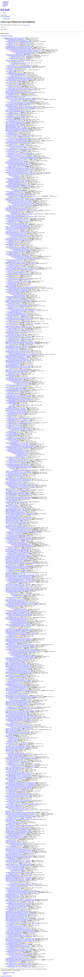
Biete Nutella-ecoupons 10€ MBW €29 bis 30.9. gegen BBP (18, 701)
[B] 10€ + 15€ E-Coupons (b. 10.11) (13, 838)
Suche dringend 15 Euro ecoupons (13, 888)
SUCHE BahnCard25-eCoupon (12, 520)
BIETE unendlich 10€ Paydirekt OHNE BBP (17, 652)
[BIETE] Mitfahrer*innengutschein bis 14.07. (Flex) (16, 182)
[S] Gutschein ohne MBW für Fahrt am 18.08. (15, 297)
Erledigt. (10, 477)
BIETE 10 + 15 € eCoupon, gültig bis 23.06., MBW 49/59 (18, 136)
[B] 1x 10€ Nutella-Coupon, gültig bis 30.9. (17, 680)
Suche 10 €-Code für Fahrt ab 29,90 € (14, 85)
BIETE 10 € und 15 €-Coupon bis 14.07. (14, 161)
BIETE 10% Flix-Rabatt (11, 285)
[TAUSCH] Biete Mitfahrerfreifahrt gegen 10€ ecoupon (17, 465)
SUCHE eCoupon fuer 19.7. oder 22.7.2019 (15, 308)
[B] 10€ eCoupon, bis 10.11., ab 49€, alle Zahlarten (16, 893)
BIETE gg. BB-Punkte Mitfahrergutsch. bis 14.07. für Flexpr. (18, 360)
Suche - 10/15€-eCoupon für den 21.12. (14, 926)
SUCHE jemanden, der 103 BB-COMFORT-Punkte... (19, 67)
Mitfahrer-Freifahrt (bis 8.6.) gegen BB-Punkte (15, 60)
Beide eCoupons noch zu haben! (15, 171)
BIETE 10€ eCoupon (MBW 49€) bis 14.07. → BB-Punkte (18, 336)
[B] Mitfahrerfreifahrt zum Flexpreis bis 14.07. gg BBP (17, 220)
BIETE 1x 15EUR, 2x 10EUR (12, 516)
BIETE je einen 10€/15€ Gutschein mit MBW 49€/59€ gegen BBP (20, 589)
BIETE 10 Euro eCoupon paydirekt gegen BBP (16, 793)
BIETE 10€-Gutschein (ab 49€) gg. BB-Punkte (15, 880)
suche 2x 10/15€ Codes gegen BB (13, 110)
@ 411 (28, 25)
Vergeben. (10, 114)
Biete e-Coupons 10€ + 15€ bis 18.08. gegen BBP (16, 387)
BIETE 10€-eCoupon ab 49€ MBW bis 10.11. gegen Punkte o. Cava (20, 825)
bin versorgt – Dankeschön (14, 282)
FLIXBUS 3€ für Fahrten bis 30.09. (13, 728)
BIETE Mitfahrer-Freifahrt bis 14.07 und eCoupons (16, 289)
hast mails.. (16, 177)
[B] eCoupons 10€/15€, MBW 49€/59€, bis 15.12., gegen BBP (19, 953)
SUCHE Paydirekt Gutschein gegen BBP (14, 195)
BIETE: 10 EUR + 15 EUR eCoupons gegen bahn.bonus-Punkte (19, 156)
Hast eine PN (11, 303)
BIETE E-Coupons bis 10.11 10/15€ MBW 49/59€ (16, 914)
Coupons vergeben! (12, 734)
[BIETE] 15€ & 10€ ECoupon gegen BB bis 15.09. (19, 611)
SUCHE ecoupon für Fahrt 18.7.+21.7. (14, 131)
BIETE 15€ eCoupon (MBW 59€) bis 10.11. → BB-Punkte (18, 861)
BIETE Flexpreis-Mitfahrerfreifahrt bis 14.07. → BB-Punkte (18, 356)
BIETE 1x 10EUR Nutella (11, 730)
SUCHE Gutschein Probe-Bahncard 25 (14, 474)
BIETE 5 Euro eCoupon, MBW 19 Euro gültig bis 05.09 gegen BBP (20, 575)
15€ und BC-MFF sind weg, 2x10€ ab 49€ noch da (19, 480)
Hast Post (10, 742)
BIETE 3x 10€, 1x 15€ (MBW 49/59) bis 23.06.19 (16, 228)
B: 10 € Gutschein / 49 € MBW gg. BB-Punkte (15, 604)
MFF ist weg (11, 965)
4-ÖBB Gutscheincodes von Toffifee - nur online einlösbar (18, 774)
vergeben (10, 112)
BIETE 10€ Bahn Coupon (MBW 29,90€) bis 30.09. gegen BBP (19, 644)
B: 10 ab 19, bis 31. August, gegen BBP (14, 586)
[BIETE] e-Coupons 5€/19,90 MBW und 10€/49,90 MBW (18, 301)
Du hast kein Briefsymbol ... (14, 334)
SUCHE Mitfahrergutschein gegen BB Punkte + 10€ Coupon (18, 318)
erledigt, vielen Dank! (15, 75)
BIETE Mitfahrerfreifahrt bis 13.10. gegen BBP (16, 791)
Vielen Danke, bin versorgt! (14, 907)
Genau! (17, 383)
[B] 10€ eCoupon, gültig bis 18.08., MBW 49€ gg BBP (17, 464)
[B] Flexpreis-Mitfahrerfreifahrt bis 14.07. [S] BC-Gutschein (18, 339)
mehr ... (4, 6)
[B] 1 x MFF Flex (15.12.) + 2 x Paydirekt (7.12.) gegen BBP (18, 964)
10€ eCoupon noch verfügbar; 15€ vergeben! (17, 412)
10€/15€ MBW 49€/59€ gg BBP (15, 388)
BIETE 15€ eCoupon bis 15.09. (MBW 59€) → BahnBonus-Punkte (20, 563)
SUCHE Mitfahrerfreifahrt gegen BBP (14, 591)
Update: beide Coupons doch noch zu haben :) (18, 160)
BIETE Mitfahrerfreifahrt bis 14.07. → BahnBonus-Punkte (18, 321)
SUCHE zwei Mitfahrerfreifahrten (13, 875)
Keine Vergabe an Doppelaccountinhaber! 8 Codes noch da (20, 55)
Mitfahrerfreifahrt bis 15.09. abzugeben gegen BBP (16, 532)
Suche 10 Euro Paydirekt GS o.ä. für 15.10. (15, 779)
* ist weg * (10, 65)
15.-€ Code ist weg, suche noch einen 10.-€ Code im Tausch (20, 102)
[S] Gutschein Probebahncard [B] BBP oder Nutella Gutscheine (19, 422)
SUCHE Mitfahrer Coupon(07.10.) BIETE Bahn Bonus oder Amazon (20, 696)
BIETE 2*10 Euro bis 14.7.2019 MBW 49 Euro (16, 357)
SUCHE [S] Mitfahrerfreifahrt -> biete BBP (15, 413)
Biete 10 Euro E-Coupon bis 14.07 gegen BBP (15, 369)
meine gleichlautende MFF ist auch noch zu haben (18, 625)
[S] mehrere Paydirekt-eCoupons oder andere (15, 896)
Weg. (9, 881)
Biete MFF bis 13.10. (10, 750)
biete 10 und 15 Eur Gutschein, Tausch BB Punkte (16, 238)
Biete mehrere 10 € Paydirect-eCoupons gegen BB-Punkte (20, 668)
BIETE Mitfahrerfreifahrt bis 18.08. (13, 517)
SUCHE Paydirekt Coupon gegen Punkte (14, 259)
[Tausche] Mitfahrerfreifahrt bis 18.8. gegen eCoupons (17, 501)
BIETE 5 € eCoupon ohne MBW (13, 753)
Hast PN (10, 86)
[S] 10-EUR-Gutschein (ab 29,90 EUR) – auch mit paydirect (18, 281)
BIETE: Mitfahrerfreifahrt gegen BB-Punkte (15, 493)
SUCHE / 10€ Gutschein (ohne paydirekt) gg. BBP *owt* (18, 268)
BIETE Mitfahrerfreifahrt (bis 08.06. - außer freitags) (17, 80)
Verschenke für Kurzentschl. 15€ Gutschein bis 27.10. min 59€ (19, 877)
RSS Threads (12, 972)
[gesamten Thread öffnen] (37, 38)
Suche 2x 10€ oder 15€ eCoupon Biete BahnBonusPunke (18, 226)
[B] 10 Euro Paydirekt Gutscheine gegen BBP (15, 291)
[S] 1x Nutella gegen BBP (11, 435)
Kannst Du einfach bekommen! (14, 380)
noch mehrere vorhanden (13, 514)
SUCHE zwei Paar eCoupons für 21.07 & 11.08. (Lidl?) (17, 350)
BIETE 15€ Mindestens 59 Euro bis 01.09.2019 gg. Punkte (18, 497)
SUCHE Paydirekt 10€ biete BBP (13, 242)
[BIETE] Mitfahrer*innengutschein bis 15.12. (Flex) (16, 944)
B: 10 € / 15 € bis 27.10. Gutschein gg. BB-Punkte (16, 829)
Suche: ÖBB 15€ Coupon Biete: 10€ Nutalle (15, 562)
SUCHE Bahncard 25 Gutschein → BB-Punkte (16, 408)
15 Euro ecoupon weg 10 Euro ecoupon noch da (21, 809)
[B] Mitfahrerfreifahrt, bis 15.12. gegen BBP (15, 951)
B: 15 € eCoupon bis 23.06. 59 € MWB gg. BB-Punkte (17, 104)
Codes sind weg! (11, 598)
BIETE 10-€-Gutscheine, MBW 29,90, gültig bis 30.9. (17, 695)
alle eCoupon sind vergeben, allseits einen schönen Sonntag (20, 288)
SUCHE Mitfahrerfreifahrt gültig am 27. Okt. (15, 617)
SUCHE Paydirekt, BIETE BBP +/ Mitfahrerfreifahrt (17, 186)
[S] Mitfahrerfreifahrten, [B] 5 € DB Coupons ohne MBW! (18, 46)
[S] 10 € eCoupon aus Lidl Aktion (13, 265)
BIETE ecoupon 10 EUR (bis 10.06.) (13, 82)
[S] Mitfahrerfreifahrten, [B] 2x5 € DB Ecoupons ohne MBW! (19, 538)
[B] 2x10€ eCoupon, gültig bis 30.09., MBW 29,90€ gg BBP (18, 546)
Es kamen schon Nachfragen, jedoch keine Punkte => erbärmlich (24, 51)
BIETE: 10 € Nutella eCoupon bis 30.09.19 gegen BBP (17, 664)
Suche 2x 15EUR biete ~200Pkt (12, 124)
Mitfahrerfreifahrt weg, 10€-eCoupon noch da (17, 486)
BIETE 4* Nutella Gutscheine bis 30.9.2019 (15, 675)
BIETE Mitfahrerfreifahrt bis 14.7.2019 (14, 361)
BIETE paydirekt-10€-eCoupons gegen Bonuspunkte (17, 801)
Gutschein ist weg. (12, 192)
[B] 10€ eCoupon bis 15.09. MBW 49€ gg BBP (16, 570)
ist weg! (10, 392)
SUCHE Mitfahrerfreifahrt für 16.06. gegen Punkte (16, 141)
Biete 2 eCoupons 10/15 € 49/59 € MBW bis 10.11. (16, 918)
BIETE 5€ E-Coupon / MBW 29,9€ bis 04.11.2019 (16, 743)
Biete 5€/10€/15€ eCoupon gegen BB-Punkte (15, 223)
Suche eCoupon (9, 71)
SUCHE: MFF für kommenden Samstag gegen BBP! (17, 163)
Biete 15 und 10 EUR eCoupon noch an (16, 905)
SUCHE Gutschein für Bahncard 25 (13, 374)
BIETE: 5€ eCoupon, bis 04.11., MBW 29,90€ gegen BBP (18, 864)
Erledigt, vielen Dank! (13, 834)
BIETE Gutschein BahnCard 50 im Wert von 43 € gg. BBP (18, 366)
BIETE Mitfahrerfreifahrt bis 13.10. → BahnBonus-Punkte (18, 708)
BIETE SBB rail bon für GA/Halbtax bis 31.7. (15, 39)
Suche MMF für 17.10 (10, 820)
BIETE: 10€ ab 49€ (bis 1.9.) (12, 481)
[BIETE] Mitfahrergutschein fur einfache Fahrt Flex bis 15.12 (18, 946)
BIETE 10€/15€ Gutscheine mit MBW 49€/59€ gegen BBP (18, 537)
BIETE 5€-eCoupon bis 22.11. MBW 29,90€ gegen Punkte (18, 850)
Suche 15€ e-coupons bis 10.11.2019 (13, 854)
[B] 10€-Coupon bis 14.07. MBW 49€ (14, 335)
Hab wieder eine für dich (13, 154)
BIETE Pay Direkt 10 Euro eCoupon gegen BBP (16, 963)
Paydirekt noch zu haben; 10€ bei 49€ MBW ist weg (19, 892)
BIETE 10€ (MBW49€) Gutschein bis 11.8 (15, 511)
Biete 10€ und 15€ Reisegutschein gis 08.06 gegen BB (17, 130)
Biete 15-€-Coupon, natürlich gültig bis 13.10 (17, 773)
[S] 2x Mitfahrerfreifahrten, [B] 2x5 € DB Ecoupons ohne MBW (19, 874)
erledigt (9, 42)
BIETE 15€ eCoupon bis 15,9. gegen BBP (14, 599)
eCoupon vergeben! (12, 770)
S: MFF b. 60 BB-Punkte (11, 432)
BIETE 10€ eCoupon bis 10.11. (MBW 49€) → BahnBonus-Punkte (20, 938)
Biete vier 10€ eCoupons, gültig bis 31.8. (14, 126)
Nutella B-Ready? (20, 455)
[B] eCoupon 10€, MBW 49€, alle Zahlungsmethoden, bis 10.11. (19, 857)
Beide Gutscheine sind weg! (14, 89)
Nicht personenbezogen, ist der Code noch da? (20, 62)
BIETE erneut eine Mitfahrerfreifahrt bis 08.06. (15, 119)
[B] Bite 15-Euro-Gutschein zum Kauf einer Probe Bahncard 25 (19, 936)
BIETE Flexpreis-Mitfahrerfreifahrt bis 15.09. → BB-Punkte (18, 579)
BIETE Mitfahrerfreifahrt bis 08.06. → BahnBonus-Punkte (18, 127)
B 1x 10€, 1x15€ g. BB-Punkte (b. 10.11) (14, 837)
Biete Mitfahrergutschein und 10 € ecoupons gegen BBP (17, 167)
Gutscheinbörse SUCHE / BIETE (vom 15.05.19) (13, 38)
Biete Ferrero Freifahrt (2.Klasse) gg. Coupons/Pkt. (16, 151)
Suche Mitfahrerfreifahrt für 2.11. (12, 894)
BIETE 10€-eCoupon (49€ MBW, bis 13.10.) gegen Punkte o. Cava (20, 767)
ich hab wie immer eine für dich (15, 448)
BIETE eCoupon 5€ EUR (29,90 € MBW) (17, 428)
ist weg (9, 349)
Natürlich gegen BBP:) (13, 211)
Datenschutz (5, 4)
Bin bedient (13, 845)
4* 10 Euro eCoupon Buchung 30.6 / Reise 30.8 (16, 233)
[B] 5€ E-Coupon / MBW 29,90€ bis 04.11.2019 (16, 719)
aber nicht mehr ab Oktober (16, 654)
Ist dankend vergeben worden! (14, 942)
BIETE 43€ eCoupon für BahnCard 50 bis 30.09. (16, 676)
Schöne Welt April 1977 (11, 643)
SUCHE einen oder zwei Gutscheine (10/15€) (15, 475)
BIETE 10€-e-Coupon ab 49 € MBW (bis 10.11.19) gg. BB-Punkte (20, 913)
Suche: (2, 15)
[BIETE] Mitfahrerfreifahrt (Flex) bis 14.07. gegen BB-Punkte (19, 232)
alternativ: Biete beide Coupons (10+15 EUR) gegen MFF (20, 578)
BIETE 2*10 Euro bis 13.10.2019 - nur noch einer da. (19, 800)
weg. (9, 674)
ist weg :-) (10, 230)
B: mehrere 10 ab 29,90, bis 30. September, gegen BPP (17, 588)
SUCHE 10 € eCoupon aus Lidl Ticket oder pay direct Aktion (18, 66)
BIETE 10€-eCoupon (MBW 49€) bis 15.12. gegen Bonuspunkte (19, 959)
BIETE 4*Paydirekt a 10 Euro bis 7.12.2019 (15, 917)
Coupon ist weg (11, 507)
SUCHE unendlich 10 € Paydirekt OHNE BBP (21, 655)
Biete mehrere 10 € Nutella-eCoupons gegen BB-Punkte (17, 492)
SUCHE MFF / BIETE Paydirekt (13, 185)
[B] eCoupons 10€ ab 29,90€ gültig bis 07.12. (15, 848)
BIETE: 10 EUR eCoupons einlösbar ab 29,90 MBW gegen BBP (19, 92)
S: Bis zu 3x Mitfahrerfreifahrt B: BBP (14, 842)
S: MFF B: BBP (9, 741)
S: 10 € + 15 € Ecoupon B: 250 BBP (16, 868)
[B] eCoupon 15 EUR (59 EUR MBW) (14, 427)
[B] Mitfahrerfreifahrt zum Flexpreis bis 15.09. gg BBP (17, 567)
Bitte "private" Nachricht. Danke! (23, 53)
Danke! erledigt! (11, 414)
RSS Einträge (6, 972)
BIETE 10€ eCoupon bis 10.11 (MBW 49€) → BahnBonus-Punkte (20, 899)
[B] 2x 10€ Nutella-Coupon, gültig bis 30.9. (15, 678)
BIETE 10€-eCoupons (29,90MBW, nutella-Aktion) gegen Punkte (19, 513)
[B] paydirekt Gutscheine (11, 283)
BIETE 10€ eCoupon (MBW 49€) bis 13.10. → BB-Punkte (18, 746)
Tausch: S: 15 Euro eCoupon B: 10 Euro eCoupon (16, 521)
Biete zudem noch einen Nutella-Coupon (16, 754)
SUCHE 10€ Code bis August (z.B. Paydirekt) (15, 117)
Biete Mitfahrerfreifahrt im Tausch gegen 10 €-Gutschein (17, 76)
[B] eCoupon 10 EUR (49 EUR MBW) (14, 425)
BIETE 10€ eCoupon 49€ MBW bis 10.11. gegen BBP (17, 912)
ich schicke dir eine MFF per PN (15, 108)
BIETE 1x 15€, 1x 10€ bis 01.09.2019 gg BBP (15, 523)
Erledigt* (10, 320)
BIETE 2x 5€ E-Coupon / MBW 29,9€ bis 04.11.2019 (17, 704)
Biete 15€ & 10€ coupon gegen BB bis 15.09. (15, 610)
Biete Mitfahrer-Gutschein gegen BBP (14, 178)
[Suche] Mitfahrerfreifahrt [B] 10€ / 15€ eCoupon (16, 835)
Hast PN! (10, 118)
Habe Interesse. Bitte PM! (13, 179)
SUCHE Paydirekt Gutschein (12, 133)
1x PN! (9, 403)
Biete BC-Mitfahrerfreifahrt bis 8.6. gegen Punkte (16, 113)
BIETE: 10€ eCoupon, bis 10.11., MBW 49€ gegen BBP (17, 865)
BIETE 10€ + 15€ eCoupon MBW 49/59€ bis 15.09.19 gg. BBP (19, 527)
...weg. (9, 322)
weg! (9, 564)
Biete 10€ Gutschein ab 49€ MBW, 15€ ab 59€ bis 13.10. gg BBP (19, 671)
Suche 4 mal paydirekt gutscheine (13, 821)
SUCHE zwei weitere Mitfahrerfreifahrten (17, 74)
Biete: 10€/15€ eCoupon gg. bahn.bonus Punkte (16, 478)
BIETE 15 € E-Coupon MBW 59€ (13, 506)
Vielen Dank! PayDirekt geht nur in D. (19, 621)
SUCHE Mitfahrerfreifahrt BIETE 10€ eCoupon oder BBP (18, 833)
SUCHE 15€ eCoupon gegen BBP (13, 302)
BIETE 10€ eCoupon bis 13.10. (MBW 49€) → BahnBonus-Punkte (20, 710)
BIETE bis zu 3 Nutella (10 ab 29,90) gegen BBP (16, 703)
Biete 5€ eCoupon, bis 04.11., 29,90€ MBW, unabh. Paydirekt (19, 816)
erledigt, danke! (11, 187)
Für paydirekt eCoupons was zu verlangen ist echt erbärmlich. (21, 49)
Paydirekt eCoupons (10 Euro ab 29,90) (14, 300)
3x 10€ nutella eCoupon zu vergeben (13, 597)
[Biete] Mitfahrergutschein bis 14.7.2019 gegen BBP (17, 208)
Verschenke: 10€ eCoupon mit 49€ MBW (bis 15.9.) (16, 566)
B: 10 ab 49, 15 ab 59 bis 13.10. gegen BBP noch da (22, 727)
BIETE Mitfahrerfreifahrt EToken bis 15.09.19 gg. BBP (20, 529)
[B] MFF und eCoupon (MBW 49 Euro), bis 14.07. (16, 314)
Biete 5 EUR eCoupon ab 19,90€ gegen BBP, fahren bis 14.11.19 (19, 814)
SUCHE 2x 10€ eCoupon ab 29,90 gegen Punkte (16, 409)
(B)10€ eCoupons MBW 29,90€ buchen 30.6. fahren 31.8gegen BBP (20, 269)
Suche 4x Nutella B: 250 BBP (12, 723)
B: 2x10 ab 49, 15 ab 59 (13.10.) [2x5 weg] (17, 726)
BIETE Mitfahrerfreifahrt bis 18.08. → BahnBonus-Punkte (18, 494)
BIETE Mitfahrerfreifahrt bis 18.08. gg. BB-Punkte (16, 398)
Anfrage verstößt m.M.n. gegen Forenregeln (17, 248)
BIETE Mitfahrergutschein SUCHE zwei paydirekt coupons (18, 148)
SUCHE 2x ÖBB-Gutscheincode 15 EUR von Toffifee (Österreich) (20, 803)
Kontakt (4, 973)
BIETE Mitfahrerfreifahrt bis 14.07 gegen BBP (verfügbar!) (18, 355)
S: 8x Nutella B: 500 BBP (11, 439)
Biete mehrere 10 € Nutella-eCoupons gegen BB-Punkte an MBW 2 (20, 446)
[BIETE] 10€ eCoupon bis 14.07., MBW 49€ (15, 231)
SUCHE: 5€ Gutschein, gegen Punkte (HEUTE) (16, 747)
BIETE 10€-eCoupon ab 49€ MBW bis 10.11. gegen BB (17, 827)
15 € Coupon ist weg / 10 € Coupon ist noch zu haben (19, 138)
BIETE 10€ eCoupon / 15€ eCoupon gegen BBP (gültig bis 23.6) (19, 88)
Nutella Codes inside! (10, 736)
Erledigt (10, 150)
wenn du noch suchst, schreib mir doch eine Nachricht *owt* (21, 196)
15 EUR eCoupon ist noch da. (14, 159)
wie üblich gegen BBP (13, 536)
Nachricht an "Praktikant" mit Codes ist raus (17, 756)
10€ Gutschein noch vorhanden (14, 219)
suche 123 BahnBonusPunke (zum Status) (14, 379)
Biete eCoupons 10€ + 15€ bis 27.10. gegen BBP (16, 733)
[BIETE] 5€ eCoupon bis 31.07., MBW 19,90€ (15, 229)
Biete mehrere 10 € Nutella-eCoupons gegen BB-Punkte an (18, 377)
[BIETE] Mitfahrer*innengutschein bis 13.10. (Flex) (16, 669)
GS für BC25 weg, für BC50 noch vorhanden (17, 459)
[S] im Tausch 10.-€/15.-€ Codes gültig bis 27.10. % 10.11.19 (18, 851)
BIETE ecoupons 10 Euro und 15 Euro (14, 807)
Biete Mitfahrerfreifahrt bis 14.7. (12, 364)
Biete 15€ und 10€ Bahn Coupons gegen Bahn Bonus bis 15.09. (19, 638)
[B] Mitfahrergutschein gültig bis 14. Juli (14, 311)
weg (9, 81)
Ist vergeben (10, 922)
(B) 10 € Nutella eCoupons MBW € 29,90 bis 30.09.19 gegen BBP (20, 603)
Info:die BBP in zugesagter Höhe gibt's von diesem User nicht (24, 213)
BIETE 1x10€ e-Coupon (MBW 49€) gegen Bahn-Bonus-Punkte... (20, 342)
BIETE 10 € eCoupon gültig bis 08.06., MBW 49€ (16, 128)
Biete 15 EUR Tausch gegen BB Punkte (14, 123)
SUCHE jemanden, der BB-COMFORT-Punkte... (18, 165)
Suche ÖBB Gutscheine (11, 840)
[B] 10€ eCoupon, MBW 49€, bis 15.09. (14, 560)
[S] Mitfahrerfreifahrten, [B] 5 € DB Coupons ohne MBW (18, 153)
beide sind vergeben (12, 328)
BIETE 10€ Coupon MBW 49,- (12, 505)
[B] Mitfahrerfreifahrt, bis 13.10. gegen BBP (15, 763)
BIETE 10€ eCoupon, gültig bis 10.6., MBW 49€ (16, 95)
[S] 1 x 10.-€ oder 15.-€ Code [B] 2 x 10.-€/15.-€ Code (17, 101)
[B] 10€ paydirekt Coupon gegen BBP (14, 932)
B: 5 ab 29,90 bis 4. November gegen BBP (15, 887)
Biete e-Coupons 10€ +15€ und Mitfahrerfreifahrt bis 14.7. (18, 370)
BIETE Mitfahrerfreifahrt (13, 217)
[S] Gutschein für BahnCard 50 (12, 943)
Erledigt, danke (11, 261)
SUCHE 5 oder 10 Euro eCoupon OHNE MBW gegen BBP (18, 395)
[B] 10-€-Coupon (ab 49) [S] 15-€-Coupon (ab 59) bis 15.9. (18, 577)
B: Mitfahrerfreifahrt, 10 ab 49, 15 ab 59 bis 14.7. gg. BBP (18, 351)
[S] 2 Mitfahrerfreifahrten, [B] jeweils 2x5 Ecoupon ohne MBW (19, 447)
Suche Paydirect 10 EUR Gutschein (13, 960)
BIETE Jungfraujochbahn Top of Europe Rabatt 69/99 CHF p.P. (19, 919)
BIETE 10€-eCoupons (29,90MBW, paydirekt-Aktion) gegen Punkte (20, 263)
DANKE (10, 962)
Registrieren (5, 2)
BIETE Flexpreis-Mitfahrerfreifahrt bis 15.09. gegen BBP (18, 613)
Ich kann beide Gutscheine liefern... (18, 870)
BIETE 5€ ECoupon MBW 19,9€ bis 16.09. (15, 508)
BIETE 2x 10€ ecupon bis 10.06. (13, 91)
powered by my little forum (6, 975)
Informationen (6, 1)
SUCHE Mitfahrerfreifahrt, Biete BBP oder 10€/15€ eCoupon (19, 720)
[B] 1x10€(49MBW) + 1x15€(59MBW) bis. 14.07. (16, 347)
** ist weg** (13, 766)
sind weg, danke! (11, 648)
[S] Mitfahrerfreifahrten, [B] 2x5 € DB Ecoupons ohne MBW (18, 966)
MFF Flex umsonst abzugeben (12, 348)
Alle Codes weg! (14, 56)
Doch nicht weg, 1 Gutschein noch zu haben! (17, 707)
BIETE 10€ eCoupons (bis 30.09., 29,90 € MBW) (21, 429)
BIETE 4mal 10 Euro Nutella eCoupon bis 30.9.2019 (17, 702)
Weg (9, 416)
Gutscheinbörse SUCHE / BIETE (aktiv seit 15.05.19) (17, 553)
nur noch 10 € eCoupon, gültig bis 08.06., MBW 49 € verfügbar (21, 99)
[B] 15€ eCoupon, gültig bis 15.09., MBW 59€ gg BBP (17, 550)
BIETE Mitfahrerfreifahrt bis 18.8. (13, 434)
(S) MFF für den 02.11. (10, 858)
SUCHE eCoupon (9, 68)
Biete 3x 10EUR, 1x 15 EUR (12, 105)
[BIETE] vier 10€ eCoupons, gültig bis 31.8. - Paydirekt (17, 199)
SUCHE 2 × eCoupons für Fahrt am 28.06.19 (15, 271)
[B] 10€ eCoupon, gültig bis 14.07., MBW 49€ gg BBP (17, 315)
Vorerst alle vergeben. (12, 174)
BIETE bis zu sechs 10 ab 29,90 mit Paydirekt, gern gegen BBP (19, 172)
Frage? (9, 61)
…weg (9, 368)
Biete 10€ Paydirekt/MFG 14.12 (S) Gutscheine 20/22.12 (18, 949)
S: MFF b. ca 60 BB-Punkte (11, 471)
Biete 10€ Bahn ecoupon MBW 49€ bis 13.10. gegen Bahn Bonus (19, 783)
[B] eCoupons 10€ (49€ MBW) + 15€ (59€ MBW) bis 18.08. (18, 389)
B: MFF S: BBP (9, 97)
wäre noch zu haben (12, 691)
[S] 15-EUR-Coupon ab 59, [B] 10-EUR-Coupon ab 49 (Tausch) (19, 79)
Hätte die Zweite (11, 406)
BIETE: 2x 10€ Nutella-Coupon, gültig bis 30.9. (16, 713)
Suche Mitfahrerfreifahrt (11, 375)
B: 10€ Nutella (9, 735)
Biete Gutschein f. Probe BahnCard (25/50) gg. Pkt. (16, 457)
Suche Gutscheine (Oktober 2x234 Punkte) (15, 618)
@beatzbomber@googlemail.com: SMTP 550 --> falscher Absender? (22, 354)
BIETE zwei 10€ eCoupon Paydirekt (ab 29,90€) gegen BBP (18, 787)
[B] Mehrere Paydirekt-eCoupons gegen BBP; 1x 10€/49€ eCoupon (20, 891)
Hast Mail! (10, 780)
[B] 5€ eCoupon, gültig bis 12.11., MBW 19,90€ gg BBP (18, 761)
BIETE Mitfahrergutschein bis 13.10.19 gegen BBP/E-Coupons (19, 672)
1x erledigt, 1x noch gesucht (17, 405)
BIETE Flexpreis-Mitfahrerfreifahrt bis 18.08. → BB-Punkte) (18, 518)
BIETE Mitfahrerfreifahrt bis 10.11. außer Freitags (16, 920)
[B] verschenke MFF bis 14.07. (12, 276)
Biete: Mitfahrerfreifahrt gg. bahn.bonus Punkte (15, 400)
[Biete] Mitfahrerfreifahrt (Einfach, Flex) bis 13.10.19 (17, 796)
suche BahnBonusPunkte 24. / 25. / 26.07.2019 (15, 442)
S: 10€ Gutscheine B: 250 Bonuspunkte (14, 660)
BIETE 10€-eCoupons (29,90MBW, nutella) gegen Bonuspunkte (19, 556)
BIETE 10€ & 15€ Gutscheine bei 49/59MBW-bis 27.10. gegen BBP (20, 782)
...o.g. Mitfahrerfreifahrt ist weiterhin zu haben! (18, 582)
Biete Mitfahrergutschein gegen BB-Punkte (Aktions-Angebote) (19, 47)
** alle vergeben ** (12, 206)
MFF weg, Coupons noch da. (17, 530)
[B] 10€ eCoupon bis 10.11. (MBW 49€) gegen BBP (17, 911)
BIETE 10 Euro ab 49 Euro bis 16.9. (13, 662)
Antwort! (13, 64)
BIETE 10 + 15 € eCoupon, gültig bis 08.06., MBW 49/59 (18, 98)
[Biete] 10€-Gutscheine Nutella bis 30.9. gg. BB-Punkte (17, 647)
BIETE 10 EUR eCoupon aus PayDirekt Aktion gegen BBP (18, 48)
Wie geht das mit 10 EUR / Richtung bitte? (20, 381)
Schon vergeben (11, 792)
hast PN (10, 592)
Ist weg (9, 275)
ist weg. (10, 152)
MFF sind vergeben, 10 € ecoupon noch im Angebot (19, 776)
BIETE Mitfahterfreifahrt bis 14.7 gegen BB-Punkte (16, 341)
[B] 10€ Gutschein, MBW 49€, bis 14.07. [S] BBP (16, 191)
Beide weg (10, 330)
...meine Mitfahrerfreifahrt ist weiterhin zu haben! (21, 595)
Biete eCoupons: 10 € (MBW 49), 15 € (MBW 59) (16, 631)
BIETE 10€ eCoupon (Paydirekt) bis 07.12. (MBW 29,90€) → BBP (20, 900)
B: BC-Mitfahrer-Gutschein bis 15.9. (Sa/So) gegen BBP (17, 658)
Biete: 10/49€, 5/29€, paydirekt (12, 768)
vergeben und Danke (12, 252)
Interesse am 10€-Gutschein (14, 292)
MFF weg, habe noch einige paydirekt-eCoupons (18, 290)
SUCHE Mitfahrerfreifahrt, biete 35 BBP (14, 73)
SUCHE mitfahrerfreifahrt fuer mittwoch (14, 525)
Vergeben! (10, 373)
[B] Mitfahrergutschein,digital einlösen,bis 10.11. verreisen (18, 872)
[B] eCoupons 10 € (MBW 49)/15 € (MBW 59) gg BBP (17, 329)
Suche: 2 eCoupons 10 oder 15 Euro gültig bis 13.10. (17, 688)
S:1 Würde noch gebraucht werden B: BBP (17, 844)
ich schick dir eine (12, 682)
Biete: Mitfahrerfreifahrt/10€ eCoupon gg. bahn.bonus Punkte (18, 331)
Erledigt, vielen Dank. (13, 407)
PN (9, 137)
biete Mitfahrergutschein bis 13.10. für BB (14, 684)
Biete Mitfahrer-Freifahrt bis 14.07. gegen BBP (15, 251)
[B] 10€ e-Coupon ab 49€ (11, 841)
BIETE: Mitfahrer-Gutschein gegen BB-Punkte (15, 461)
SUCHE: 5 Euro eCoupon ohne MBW (14, 526)
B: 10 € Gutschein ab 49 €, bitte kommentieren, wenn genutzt (18, 884)
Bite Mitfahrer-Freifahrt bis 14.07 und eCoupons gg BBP (17, 274)
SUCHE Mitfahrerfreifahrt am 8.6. (13, 93)
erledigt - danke (11, 72)
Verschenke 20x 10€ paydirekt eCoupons (14, 54)
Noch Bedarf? (11, 376)
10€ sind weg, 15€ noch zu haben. (15, 957)
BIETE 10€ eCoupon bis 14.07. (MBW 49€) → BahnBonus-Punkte (20, 323)
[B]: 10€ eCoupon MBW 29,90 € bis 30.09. (15, 372)
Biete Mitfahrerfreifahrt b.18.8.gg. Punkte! (14, 390)
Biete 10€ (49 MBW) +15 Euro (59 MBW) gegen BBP (17, 551)
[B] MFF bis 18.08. (10, 503)
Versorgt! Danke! (12, 781)
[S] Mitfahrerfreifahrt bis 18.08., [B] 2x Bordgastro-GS (17, 420)
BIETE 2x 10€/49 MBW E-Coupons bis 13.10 (15, 778)
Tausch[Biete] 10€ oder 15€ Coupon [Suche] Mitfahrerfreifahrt (19, 41)
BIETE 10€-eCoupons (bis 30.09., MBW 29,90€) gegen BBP (21, 485)
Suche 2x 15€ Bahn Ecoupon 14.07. (13, 326)
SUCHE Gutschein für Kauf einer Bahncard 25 (15, 512)
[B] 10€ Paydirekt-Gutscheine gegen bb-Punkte (15, 296)
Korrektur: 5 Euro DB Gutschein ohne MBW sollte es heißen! (21, 107)
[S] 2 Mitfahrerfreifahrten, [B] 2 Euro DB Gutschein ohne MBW (19, 106)
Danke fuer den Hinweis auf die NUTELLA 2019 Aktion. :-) (23, 310)
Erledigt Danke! (14, 593)
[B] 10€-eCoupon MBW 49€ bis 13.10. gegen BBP (16, 693)
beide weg (13, 147)
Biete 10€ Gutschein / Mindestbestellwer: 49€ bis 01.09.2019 (18, 498)
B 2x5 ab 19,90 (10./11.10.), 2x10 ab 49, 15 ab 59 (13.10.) (18, 724)
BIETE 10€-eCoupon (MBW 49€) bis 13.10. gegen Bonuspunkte (19, 690)
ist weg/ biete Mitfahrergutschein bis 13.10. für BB (18, 687)
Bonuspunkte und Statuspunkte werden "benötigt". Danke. (23, 651)
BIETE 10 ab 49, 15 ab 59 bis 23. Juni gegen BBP (16, 170)
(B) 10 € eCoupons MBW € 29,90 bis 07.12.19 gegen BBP (18, 929)
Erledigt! (10, 197)
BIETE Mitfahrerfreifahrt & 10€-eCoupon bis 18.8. (16, 484)
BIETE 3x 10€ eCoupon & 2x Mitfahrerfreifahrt (16, 534)
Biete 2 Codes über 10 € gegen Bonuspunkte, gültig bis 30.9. (18, 729)
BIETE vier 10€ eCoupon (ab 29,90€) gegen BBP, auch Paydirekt (19, 649)
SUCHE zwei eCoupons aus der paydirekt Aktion (16, 906)
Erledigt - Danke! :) (12, 166)
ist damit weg (14, 886)
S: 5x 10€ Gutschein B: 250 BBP (13, 362)
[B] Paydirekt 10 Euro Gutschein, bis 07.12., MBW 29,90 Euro (19, 855)
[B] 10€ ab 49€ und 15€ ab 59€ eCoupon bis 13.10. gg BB (18, 697)
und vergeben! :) (11, 120)
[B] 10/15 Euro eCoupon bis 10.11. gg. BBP (15, 897)
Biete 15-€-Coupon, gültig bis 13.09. (13, 772)
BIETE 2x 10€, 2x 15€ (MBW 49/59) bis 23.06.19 (16, 139)
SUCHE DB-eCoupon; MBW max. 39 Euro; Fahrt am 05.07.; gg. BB (20, 198)
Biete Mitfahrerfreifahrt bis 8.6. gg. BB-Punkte (15, 125)
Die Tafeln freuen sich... (21, 454)
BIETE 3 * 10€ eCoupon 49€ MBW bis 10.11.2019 (16, 916)
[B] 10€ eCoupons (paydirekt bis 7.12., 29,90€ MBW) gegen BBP (19, 931)
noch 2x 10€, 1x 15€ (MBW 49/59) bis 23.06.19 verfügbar (20, 140)
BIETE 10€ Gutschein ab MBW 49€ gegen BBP (16, 663)
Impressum (5, 5)
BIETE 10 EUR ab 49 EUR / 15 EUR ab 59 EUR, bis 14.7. (18, 143)
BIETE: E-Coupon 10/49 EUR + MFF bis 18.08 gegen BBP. (18, 472)
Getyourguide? (14, 441)
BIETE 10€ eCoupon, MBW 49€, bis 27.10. (15, 806)
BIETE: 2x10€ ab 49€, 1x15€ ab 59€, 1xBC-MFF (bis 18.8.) (18, 479)
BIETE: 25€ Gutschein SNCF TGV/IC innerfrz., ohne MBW (18, 572)
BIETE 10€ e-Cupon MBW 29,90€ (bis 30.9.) (15, 601)
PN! (12, 871)
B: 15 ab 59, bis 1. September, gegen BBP (14, 585)
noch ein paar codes (12, 740)
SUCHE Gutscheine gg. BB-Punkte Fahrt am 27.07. (17, 438)
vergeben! (10, 337)
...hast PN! (10, 458)
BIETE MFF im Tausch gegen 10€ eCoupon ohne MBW (18, 490)
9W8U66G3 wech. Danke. (14, 737)
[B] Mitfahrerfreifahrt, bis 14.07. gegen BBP (15, 193)
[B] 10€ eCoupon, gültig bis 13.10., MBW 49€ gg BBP (17, 788)
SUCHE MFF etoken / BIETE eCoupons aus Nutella (17, 558)
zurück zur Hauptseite (5, 16)
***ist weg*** (11, 952)
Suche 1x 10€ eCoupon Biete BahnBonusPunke (16, 209)
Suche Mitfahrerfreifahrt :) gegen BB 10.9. (14, 605)
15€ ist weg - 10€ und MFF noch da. (16, 353)
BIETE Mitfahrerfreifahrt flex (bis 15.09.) (14, 636)
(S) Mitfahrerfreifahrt (10, 333)
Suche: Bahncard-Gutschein (11, 499)
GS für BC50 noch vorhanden (14, 460)
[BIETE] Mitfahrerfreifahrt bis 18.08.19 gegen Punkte (17, 385)
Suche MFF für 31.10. (10, 824)
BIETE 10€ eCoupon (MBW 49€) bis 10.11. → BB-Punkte (18, 860)
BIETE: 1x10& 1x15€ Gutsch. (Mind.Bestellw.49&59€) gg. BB (19, 819)
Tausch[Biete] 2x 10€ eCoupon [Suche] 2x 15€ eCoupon (17, 43)
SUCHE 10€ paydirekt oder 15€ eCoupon (14, 759)
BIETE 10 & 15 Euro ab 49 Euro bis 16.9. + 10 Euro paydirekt (19, 795)
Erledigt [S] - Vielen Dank (14, 267)
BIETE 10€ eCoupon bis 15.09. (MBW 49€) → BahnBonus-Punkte (20, 565)
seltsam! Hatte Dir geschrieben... (20, 609)
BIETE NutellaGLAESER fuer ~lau (16, 451)
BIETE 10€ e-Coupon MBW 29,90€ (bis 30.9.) (18, 602)
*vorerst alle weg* (12, 264)
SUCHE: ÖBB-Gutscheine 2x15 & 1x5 (14, 482)
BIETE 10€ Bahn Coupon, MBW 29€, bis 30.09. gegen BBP (18, 665)
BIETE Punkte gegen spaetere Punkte (13, 683)
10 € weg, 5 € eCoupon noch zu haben (16, 866)
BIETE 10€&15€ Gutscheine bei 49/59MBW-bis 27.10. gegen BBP (20, 757)
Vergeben (10, 426)
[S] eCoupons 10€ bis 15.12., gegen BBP (17, 955)
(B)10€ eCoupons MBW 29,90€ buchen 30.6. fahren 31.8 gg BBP (19, 287)
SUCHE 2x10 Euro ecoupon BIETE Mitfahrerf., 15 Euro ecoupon (19, 216)
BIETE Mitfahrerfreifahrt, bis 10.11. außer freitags (16, 909)
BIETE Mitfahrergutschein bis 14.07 (13, 254)
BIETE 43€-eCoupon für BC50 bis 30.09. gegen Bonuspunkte (19, 559)
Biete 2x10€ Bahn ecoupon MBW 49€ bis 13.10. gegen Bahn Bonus (20, 786)
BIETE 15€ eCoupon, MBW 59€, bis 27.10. (15, 769)
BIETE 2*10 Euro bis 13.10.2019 (13, 799)
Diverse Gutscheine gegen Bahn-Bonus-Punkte (15, 541)
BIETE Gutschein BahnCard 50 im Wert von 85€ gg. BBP (18, 732)
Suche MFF (8, 573)
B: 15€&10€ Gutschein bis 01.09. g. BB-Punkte (16, 557)
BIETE (7, 488)
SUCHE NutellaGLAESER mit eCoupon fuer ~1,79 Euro (18, 449)
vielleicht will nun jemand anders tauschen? (23, 470)
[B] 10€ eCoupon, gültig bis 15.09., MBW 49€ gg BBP (17, 539)
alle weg (13, 100)
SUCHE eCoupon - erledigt (14, 69)
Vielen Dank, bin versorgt (13, 760)
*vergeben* (10, 677)
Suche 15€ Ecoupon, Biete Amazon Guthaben (15, 246)
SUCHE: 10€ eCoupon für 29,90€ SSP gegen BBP (16, 304)
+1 (11, 59)
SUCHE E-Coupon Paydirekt (12, 215)
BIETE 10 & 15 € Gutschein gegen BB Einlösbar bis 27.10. (18, 828)
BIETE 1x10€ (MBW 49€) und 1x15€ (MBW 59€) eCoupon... (19, 327)
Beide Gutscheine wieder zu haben (18, 700)
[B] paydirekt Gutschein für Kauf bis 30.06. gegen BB (17, 278)
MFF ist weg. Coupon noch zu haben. (16, 473)
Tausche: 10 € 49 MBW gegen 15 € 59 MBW (15, 867)
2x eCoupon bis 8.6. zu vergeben (12, 115)
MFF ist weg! (11, 533)
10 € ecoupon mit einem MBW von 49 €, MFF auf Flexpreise (21, 169)
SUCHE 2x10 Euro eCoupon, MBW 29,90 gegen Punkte (18, 418)
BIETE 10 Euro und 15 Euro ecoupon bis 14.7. (15, 145)
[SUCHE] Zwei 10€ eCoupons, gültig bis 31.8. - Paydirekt (18, 210)
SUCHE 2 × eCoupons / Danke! (15, 272)
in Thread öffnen (6, 18)
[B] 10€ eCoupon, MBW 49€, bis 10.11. (14, 846)
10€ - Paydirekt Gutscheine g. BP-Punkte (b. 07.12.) (16, 689)
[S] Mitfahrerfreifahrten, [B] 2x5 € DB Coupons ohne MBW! (18, 396)
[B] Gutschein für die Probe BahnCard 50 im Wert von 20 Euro (19, 940)
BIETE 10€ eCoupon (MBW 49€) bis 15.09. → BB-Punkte (18, 584)
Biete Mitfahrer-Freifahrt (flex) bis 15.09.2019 (15, 632)
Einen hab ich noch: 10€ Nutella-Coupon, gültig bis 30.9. (20, 714)
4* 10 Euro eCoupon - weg (14, 237)
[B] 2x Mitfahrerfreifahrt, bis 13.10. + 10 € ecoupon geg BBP (18, 775)
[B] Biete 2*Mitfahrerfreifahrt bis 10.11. (14, 933)
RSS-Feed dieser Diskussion (7, 35)
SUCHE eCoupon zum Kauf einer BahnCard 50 (16, 832)
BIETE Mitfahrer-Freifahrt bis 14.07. (13, 244)
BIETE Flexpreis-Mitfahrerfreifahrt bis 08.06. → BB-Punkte (18, 111)
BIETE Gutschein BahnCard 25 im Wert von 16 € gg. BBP (18, 367)
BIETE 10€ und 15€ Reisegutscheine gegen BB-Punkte (17, 218)
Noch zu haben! (14, 883)
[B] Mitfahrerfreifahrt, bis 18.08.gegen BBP (15, 393)
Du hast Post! (11, 721)
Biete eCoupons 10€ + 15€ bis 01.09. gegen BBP (16, 410)
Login (4, 12)
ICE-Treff (5, 9)
